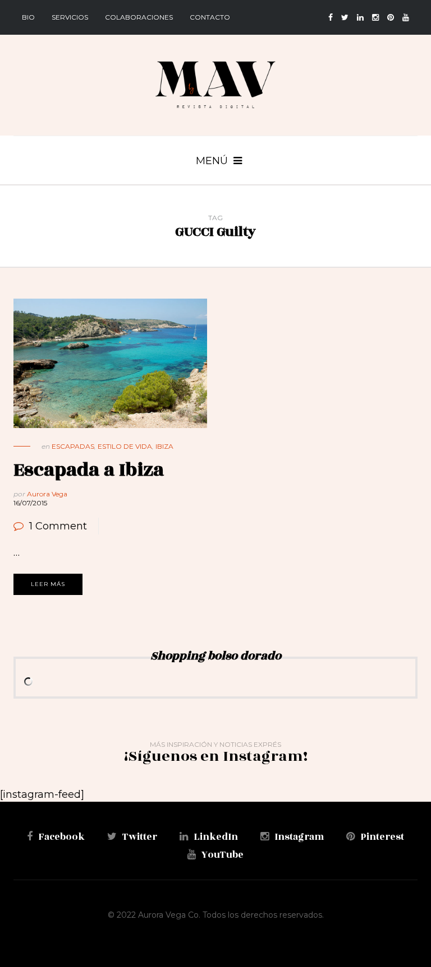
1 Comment (58, 526)
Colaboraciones (139, 17)
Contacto (210, 17)
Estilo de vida (125, 446)
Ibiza (164, 446)
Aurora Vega (47, 494)
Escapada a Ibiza (88, 469)
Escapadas (73, 446)
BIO (28, 17)
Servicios (70, 17)
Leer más (48, 584)
